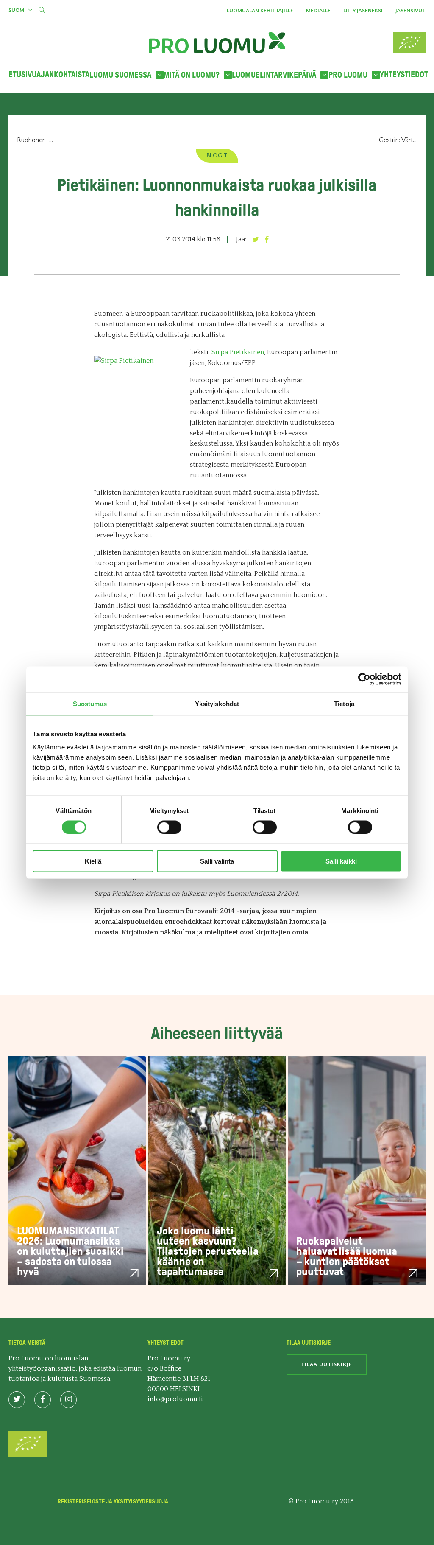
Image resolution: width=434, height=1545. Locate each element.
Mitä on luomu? (192, 74)
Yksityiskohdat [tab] (217, 703)
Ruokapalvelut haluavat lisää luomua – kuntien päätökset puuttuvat (346, 1256)
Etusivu (22, 74)
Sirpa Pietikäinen (237, 352)
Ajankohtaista (62, 74)
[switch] (169, 827)
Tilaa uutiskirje (326, 1364)
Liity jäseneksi (363, 11)
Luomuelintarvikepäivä (274, 74)
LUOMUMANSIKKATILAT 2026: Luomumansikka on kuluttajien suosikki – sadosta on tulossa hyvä (70, 1251)
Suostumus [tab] (90, 703)
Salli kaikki (341, 861)
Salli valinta (217, 861)
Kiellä (93, 861)
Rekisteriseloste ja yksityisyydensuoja (113, 1501)
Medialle (318, 11)
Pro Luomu (347, 74)
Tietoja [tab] (344, 703)
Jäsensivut (410, 11)
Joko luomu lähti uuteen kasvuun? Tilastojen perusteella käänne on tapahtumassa (208, 1251)
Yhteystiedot (404, 74)
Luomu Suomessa (120, 74)
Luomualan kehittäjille (260, 11)
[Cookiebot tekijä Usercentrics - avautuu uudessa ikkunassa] (364, 679)
